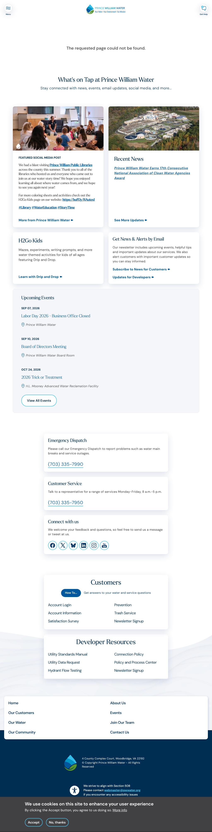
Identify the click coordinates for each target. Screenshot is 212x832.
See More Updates (129, 220)
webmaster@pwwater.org (122, 790)
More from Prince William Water (44, 220)
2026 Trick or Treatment (41, 377)
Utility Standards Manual (67, 654)
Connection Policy (128, 654)
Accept (34, 822)
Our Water (17, 722)
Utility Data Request (64, 662)
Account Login (59, 604)
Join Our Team (122, 722)
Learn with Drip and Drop (39, 277)
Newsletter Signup (129, 621)
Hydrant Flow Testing (65, 670)
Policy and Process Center (135, 662)
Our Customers (21, 712)
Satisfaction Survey (63, 621)
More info (120, 810)
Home (13, 703)
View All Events (39, 400)
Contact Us (119, 732)
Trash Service (125, 613)
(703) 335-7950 (65, 503)
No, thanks (57, 822)
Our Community (21, 732)
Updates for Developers (132, 277)
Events (116, 712)
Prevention (122, 604)
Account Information (64, 613)
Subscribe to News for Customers (140, 269)
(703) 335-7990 (65, 464)
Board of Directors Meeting (43, 347)
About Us (118, 703)
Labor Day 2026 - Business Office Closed (55, 316)
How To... (71, 593)
